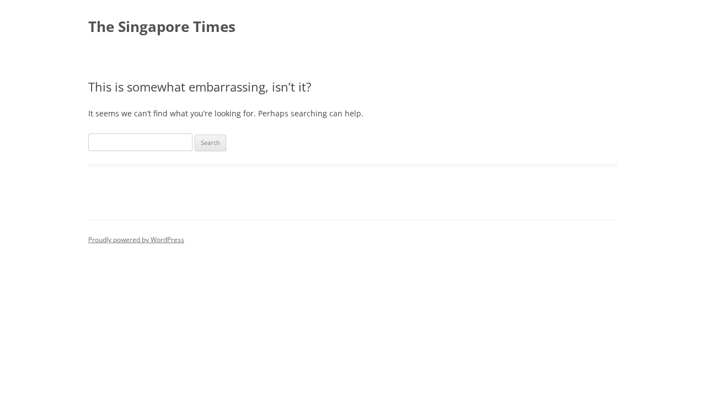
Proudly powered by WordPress (136, 239)
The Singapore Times (162, 26)
